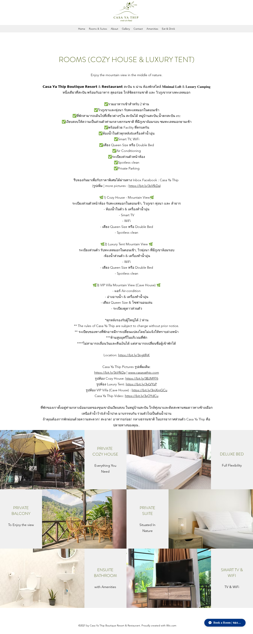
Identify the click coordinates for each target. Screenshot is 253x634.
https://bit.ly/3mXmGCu (149, 390)
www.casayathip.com (143, 373)
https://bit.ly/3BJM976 (141, 378)
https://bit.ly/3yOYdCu (141, 396)
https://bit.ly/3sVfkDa (144, 186)
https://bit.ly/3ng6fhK (134, 355)
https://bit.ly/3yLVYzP (141, 384)
